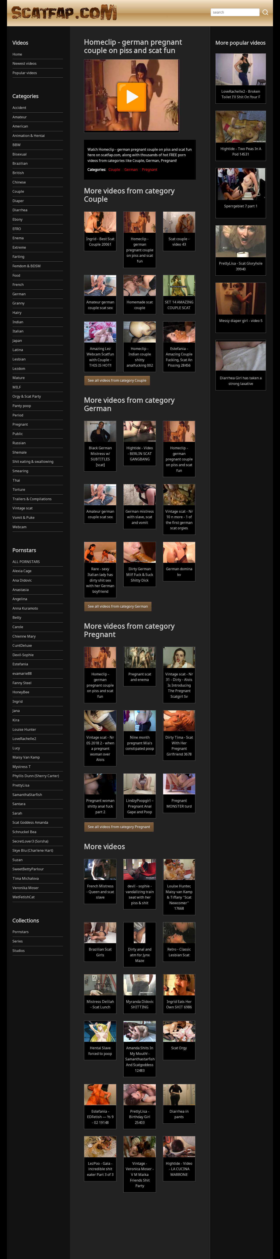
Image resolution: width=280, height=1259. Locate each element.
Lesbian (19, 359)
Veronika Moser (25, 887)
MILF (16, 387)
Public (17, 433)
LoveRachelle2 (24, 738)
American (20, 126)
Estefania (20, 664)
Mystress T (21, 766)
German (19, 294)
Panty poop (21, 405)
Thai (16, 480)
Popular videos (24, 72)
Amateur (19, 117)
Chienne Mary (24, 636)
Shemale (19, 452)
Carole (17, 626)
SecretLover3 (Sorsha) (30, 841)
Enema (18, 238)
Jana (16, 710)
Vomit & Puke (23, 517)
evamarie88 (22, 673)
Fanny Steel (22, 682)
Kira (15, 720)
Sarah (17, 813)
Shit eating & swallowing (32, 461)
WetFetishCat (23, 897)
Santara (18, 803)
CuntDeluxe (22, 645)
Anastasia (20, 589)
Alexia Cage (22, 570)
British (18, 172)
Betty (16, 617)
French (18, 284)
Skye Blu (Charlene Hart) (32, 850)
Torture (18, 489)
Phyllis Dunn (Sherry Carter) (35, 775)
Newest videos (24, 63)
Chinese (19, 182)
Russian (19, 443)
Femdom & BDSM (26, 266)
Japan (17, 340)
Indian (17, 322)
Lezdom (18, 368)
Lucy (16, 748)
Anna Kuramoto (25, 608)
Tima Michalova (25, 878)
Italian (17, 331)
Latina (17, 349)
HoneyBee (20, 692)
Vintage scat (22, 508)
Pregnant (20, 424)
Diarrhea (19, 210)
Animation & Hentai (28, 135)
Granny (18, 303)
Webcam (19, 527)
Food (16, 275)
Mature (18, 377)
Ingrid (17, 701)
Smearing (20, 471)
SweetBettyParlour (28, 869)
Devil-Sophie (23, 654)
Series (17, 941)
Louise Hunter (24, 729)
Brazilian (20, 163)
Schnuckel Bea (24, 831)
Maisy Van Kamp (26, 757)
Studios (18, 950)
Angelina (19, 598)
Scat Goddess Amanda (30, 822)
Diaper (18, 200)
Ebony (17, 219)
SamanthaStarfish (27, 794)
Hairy (16, 312)
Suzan (17, 859)
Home (17, 54)
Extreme (19, 247)
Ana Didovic (22, 580)
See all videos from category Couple (117, 380)
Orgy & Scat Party (26, 396)
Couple (18, 191)
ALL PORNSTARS (26, 561)
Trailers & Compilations (32, 499)
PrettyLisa (20, 785)
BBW (16, 144)
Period (17, 415)
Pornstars (20, 931)
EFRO (16, 228)
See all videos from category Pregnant (119, 826)
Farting (18, 256)
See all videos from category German (118, 606)
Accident (19, 107)
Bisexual (19, 154)
